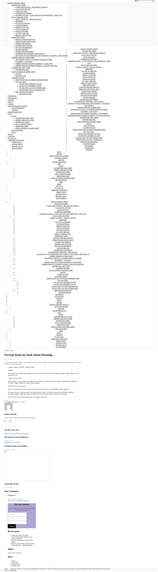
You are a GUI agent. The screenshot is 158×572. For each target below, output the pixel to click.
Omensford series (18, 37)
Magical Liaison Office (23, 35)
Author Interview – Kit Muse (19, 535)
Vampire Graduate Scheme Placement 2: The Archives (34, 64)
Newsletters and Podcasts (17, 106)
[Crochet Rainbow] (7, 426)
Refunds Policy (17, 146)
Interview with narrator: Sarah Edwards (22, 543)
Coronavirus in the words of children (15, 446)
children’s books (25, 94)
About (10, 102)
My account (12, 138)
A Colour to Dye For (22, 9)
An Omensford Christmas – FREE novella (29, 54)
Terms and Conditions (16, 140)
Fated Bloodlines (21, 31)
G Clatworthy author (74, 2)
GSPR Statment (17, 148)
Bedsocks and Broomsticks (25, 40)
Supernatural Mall (22, 70)
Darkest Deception (22, 27)
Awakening (19, 21)
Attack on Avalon (21, 29)
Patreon (11, 100)
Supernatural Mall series (24, 118)
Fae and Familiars (21, 50)
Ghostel (18, 74)
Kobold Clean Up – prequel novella (28, 19)
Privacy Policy (17, 142)
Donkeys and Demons (23, 44)
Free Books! (12, 96)
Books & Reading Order (16, 3)
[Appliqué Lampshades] (12, 426)
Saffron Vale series (22, 122)
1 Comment (21, 402)
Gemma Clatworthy (12, 402)
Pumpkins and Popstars (23, 46)
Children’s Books (18, 78)
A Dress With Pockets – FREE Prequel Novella (31, 7)
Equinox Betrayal (21, 25)
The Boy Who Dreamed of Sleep (30, 86)
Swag (14, 132)
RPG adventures (17, 130)
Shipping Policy (17, 144)
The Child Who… (21, 82)
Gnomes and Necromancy (24, 52)
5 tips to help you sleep (11, 484)
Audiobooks (12, 98)
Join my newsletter (15, 112)
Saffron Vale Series (19, 5)
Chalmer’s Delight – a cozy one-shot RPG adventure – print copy (38, 15)
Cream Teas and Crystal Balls (25, 42)
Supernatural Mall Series (21, 68)
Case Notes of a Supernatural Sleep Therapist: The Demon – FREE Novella (41, 56)
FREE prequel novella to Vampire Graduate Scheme (33, 60)
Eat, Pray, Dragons (22, 33)
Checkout (11, 136)
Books (14, 116)
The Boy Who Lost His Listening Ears (32, 90)
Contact (11, 104)
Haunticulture (20, 76)
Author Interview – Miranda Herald (21, 545)
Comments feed (15, 564)
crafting (15, 110)
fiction (6, 400)
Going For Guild (21, 11)
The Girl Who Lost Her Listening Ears (32, 88)
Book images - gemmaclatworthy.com (19, 500)
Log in (13, 560)
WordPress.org (15, 565)
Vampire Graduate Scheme (24, 120)
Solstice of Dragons (22, 23)
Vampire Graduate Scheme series (23, 58)
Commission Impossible (23, 13)
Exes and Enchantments (23, 48)
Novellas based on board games (23, 72)
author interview (18, 108)
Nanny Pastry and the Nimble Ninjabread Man (31, 80)
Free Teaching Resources (24, 92)
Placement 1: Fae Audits (23, 62)
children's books (9, 350)
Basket (10, 134)
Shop (10, 114)
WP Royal (14, 570)
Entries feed (14, 562)
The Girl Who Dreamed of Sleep (30, 84)
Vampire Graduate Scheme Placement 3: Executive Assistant (36, 66)
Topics (10, 553)
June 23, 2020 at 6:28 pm (15, 499)
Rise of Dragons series (20, 17)
